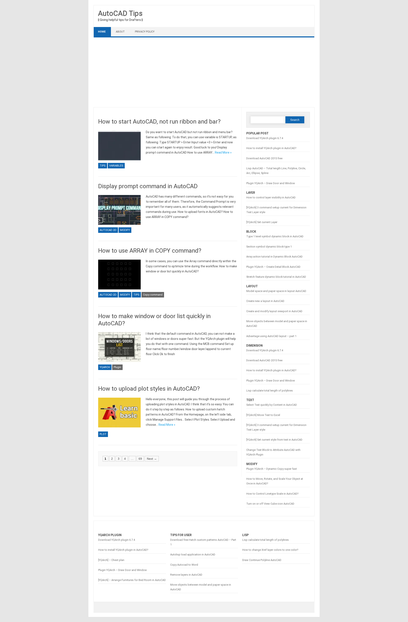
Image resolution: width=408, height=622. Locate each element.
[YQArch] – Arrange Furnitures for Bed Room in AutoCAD (132, 580)
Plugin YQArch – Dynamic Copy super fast (271, 468)
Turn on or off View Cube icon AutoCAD (270, 503)
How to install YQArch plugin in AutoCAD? (271, 148)
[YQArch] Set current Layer (261, 222)
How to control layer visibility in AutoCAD (271, 197)
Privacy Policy (144, 31)
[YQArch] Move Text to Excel (263, 415)
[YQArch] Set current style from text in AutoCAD (274, 439)
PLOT (103, 434)
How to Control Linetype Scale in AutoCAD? (272, 493)
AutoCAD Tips (120, 13)
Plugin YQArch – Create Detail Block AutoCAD (273, 266)
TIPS (103, 165)
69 (140, 458)
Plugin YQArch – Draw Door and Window (270, 183)
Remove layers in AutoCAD (186, 574)
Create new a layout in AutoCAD (265, 301)
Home (102, 31)
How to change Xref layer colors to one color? (270, 549)
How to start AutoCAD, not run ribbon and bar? (159, 121)
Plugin (117, 367)
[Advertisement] (204, 72)
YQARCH (105, 367)
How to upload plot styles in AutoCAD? (149, 388)
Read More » (223, 152)
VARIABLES (116, 165)
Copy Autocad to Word (184, 564)
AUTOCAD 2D (108, 230)
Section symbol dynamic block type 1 (269, 246)
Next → (152, 458)
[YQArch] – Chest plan (111, 560)
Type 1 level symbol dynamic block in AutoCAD (274, 236)
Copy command (153, 294)
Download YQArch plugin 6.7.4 (264, 138)
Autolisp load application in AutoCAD (192, 554)
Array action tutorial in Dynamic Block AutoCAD (274, 256)
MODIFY (125, 230)
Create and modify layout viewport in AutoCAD (274, 311)
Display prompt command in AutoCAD (148, 186)
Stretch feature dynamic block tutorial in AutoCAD (276, 276)
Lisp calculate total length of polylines (269, 390)
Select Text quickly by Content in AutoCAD (271, 404)
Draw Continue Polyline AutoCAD (261, 560)
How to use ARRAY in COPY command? (149, 250)
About (120, 31)
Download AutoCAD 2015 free (264, 158)
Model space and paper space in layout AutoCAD (276, 291)
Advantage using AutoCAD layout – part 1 (271, 336)
